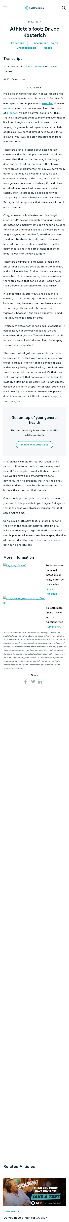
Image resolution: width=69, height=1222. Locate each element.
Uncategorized (26, 47)
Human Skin (53, 626)
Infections (17, 43)
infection (12, 112)
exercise (47, 103)
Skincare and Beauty (45, 43)
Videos (47, 47)
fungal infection (35, 66)
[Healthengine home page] (34, 8)
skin (55, 66)
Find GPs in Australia (34, 444)
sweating (8, 108)
